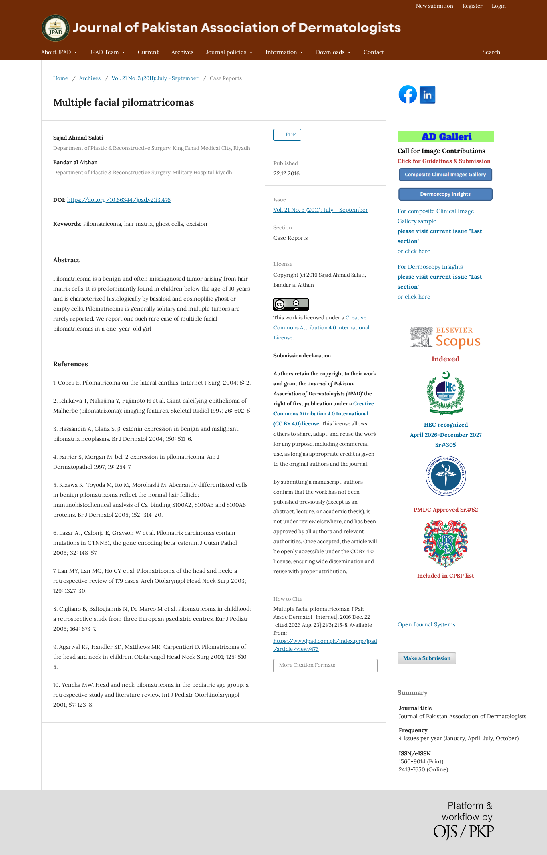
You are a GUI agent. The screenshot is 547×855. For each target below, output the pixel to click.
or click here (414, 251)
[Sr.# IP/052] (446, 494)
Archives (182, 52)
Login (499, 5)
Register (473, 5)
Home (60, 78)
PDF (290, 134)
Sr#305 (445, 444)
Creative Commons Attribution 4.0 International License (322, 327)
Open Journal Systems (426, 624)
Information (282, 52)
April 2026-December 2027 (446, 434)
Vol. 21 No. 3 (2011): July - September (155, 78)
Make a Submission (426, 658)
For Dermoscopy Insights (430, 266)
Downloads (331, 52)
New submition (434, 5)
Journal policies (227, 52)
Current (148, 52)
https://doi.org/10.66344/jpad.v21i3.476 (119, 199)
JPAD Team (105, 52)
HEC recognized (446, 424)
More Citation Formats (307, 665)
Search (491, 52)
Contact (374, 52)
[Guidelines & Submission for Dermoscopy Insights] (446, 201)
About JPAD (56, 52)
